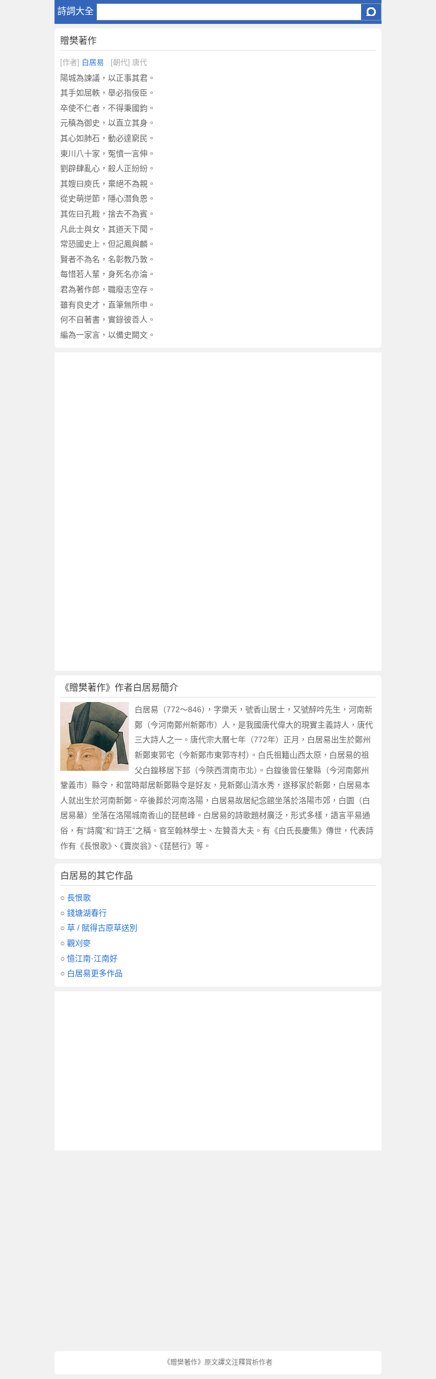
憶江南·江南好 (92, 958)
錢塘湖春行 (87, 912)
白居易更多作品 (95, 973)
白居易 (93, 62)
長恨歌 (79, 897)
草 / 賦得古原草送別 (102, 927)
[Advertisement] (218, 432)
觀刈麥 (79, 943)
